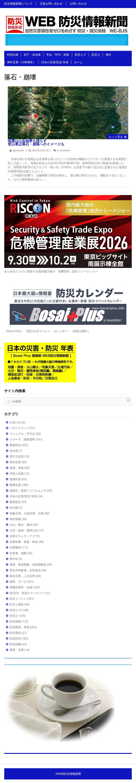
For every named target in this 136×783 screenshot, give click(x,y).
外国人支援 (17, 473)
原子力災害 (17, 456)
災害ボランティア (21, 536)
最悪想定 (15, 502)
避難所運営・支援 (21, 587)
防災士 (96, 55)
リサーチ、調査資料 (22, 439)
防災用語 (15, 633)
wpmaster (18, 150)
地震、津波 (17, 468)
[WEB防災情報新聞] (66, 29)
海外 (108, 55)
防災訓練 (15, 644)
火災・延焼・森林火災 (24, 530)
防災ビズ (80, 55)
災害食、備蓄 (18, 553)
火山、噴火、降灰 (21, 525)
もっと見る (116, 137)
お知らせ (15, 422)
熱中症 (14, 559)
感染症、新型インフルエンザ (28, 490)
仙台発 (14, 451)
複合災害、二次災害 (22, 576)
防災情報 (15, 621)
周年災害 (15, 462)
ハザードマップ (19, 428)
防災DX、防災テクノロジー (27, 593)
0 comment (63, 150)
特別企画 (12, 55)
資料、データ (18, 582)
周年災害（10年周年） (21, 62)
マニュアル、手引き (22, 434)
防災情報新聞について (18, 3)
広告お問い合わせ (51, 3)
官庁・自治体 (32, 55)
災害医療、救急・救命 (24, 542)
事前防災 (15, 445)
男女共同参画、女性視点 (25, 570)
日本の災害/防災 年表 (55, 62)
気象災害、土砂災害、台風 (27, 513)
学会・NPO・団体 (57, 55)
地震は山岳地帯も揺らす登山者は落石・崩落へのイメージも (36, 142)
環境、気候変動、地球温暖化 (28, 564)
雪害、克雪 (17, 650)
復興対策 (15, 479)
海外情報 (15, 519)
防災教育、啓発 (19, 627)
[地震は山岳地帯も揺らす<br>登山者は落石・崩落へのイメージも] (68, 112)
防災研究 (15, 638)
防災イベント (18, 599)
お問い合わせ (78, 3)
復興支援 (15, 485)
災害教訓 (15, 547)
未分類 (14, 508)
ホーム (78, 62)
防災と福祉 (17, 604)
